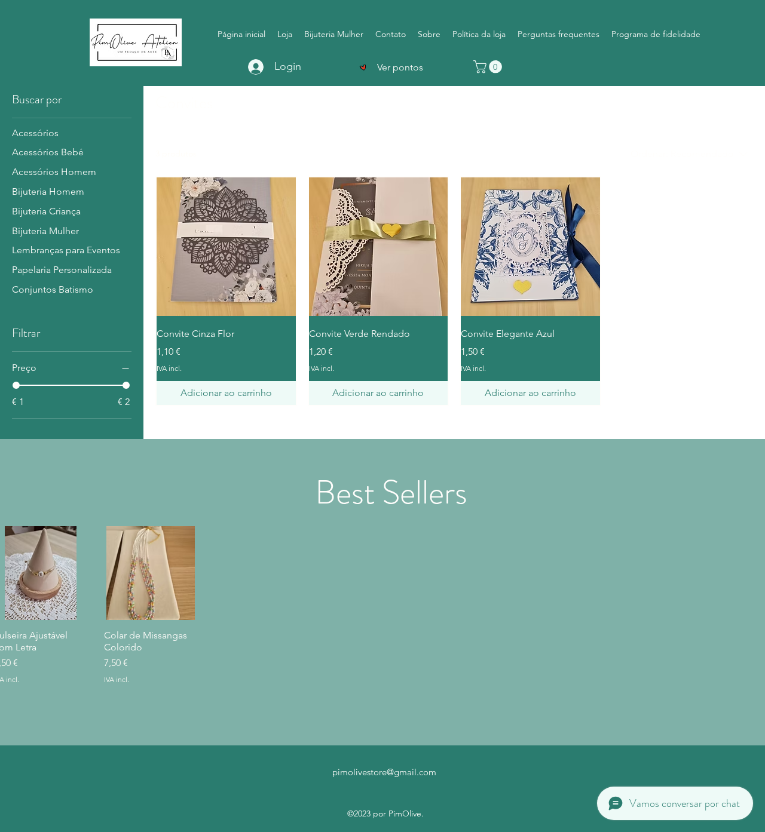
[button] (489, 66)
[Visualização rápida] (226, 247)
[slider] (16, 385)
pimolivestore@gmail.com (384, 772)
